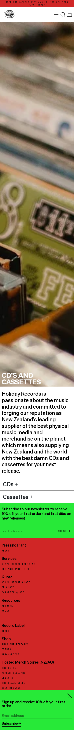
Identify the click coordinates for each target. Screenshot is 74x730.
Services (9, 558)
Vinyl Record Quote (16, 582)
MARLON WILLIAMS (14, 673)
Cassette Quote (13, 592)
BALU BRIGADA (11, 688)
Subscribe (65, 531)
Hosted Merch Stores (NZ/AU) (28, 662)
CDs (9, 484)
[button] (62, 14)
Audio (6, 611)
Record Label (13, 625)
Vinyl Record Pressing (18, 564)
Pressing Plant (14, 545)
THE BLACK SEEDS (14, 683)
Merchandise (10, 654)
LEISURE (7, 678)
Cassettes (16, 497)
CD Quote (8, 587)
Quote (7, 577)
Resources (11, 600)
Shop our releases (15, 644)
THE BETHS (9, 668)
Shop (6, 639)
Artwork (7, 606)
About (6, 550)
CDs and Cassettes (15, 569)
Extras (6, 649)
